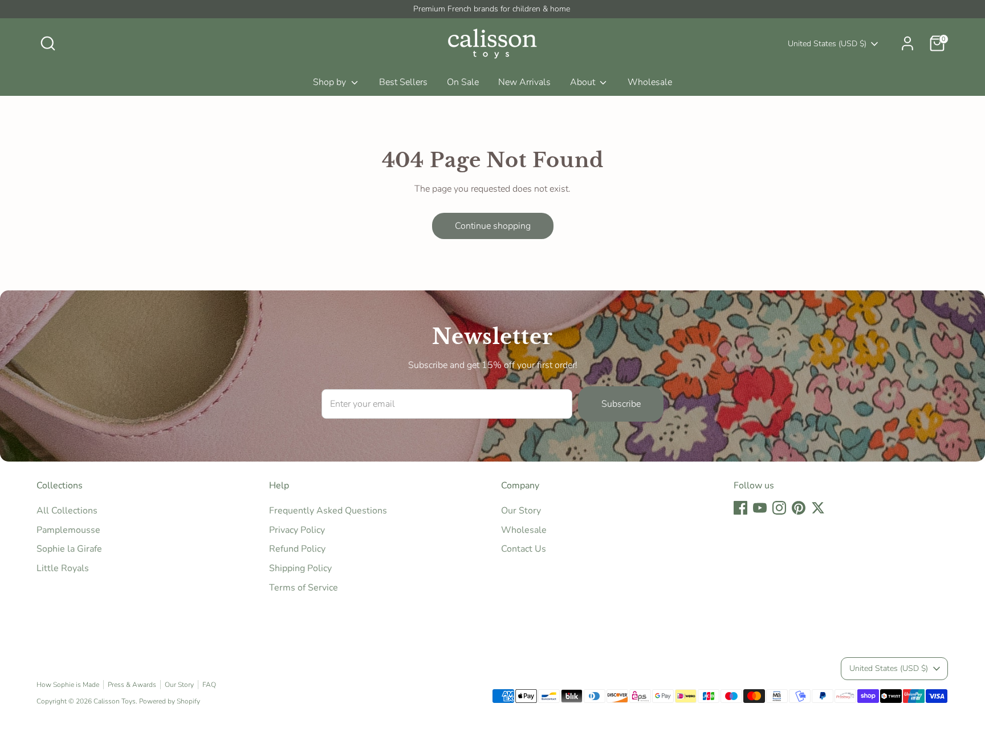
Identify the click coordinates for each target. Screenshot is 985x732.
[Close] (705, 254)
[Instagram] (603, 445)
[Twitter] (642, 445)
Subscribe (607, 409)
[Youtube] (584, 445)
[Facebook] (565, 445)
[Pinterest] (623, 445)
